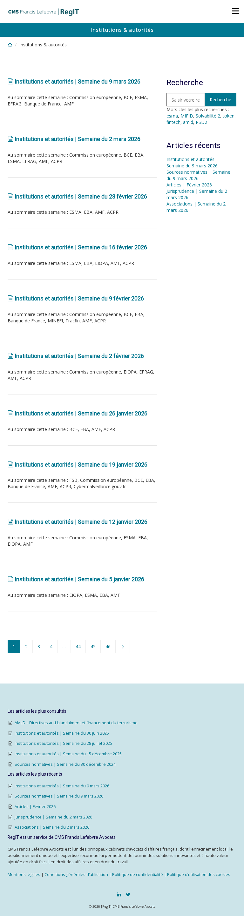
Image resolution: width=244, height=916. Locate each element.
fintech (173, 122)
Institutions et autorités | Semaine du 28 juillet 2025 (63, 743)
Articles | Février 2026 (189, 185)
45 (93, 646)
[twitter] (128, 894)
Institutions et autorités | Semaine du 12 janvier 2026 (81, 521)
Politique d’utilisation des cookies (198, 874)
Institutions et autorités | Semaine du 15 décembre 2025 (68, 754)
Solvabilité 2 (208, 116)
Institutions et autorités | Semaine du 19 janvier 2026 (81, 464)
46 (108, 646)
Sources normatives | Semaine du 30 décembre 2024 (65, 764)
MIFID (186, 116)
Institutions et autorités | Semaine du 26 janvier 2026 (81, 413)
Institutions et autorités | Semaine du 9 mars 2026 (77, 81)
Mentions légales (24, 874)
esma (172, 116)
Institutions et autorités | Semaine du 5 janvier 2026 (79, 579)
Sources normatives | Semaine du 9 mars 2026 (198, 175)
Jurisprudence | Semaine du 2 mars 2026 (53, 817)
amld (188, 122)
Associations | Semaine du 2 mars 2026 (52, 827)
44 (78, 646)
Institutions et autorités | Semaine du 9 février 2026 (79, 298)
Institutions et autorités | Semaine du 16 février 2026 (81, 247)
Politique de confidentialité (137, 874)
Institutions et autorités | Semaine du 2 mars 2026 (77, 139)
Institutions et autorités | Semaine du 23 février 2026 (81, 196)
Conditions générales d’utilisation (76, 874)
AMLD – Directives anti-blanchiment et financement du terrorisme (76, 722)
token (228, 116)
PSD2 (201, 122)
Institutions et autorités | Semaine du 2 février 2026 (79, 356)
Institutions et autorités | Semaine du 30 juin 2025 (62, 733)
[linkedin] (119, 894)
